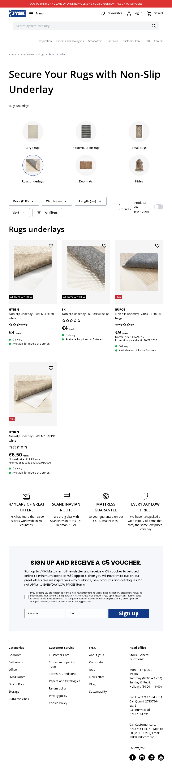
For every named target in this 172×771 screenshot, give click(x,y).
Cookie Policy (58, 703)
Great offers (95, 41)
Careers (158, 41)
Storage (14, 691)
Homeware (27, 54)
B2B (147, 41)
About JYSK (96, 655)
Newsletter (96, 677)
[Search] (153, 26)
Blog (92, 684)
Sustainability (98, 691)
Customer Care (132, 41)
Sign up (129, 613)
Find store (113, 41)
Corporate (96, 662)
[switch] (158, 206)
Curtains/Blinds (19, 699)
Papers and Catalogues (70, 41)
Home (12, 54)
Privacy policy (58, 696)
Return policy (57, 688)
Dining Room (17, 684)
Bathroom (16, 662)
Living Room (17, 677)
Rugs (41, 54)
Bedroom (15, 655)
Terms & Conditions (62, 674)
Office (13, 670)
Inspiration (45, 41)
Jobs (92, 670)
